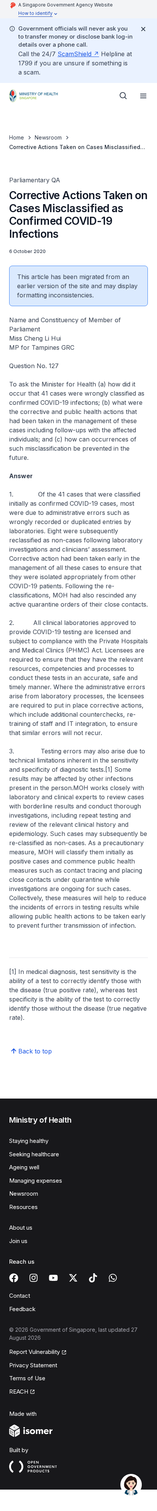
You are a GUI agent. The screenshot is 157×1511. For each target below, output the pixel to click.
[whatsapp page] (112, 1277)
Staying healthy (28, 1140)
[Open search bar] (123, 96)
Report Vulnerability (34, 1351)
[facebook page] (13, 1277)
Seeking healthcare (34, 1154)
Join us (18, 1241)
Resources (23, 1207)
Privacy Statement (33, 1365)
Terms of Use (27, 1378)
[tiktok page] (93, 1277)
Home (16, 137)
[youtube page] (53, 1277)
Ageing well (24, 1167)
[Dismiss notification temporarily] (143, 29)
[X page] (73, 1277)
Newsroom (48, 137)
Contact (19, 1295)
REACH (18, 1391)
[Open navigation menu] (143, 96)
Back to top (35, 1051)
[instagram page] (33, 1277)
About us (20, 1227)
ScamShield (74, 54)
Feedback (22, 1309)
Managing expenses (35, 1180)
